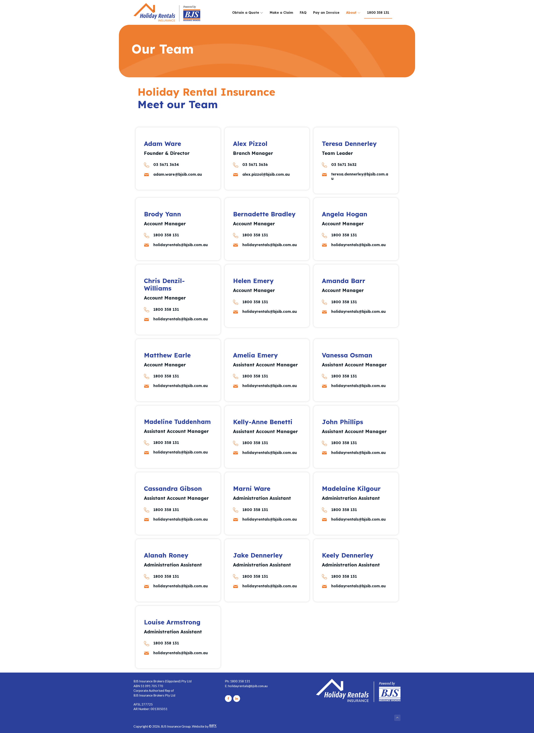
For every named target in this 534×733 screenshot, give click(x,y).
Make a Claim (281, 12)
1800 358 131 (378, 12)
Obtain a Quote (246, 12)
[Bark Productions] (213, 726)
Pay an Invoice (326, 12)
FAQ (303, 12)
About (352, 12)
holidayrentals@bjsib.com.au (248, 686)
